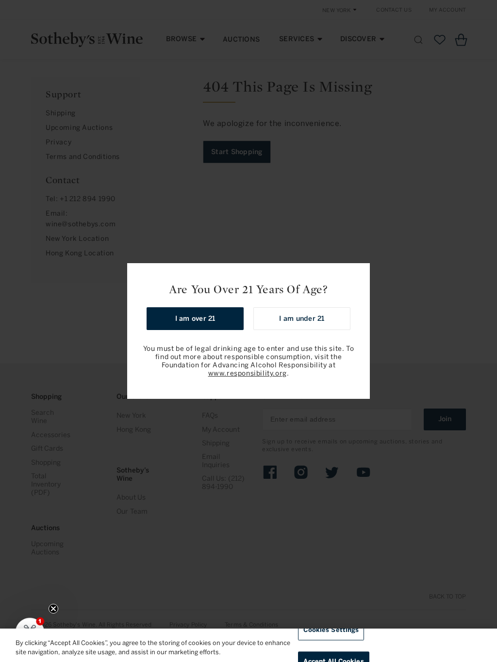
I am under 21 (301, 319)
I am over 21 (195, 319)
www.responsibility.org (247, 373)
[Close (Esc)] (359, 273)
